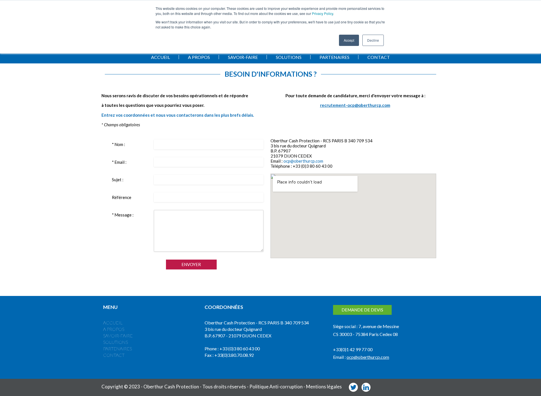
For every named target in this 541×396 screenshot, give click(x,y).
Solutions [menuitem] (115, 342)
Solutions (288, 57)
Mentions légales (324, 387)
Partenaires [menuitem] (117, 348)
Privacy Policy (322, 13)
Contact (378, 57)
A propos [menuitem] (113, 329)
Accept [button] (349, 40)
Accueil (160, 57)
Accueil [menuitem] (113, 322)
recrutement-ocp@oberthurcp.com (355, 105)
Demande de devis (362, 309)
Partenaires (334, 57)
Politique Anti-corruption (276, 387)
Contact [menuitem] (114, 355)
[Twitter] (353, 387)
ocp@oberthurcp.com (303, 160)
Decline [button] (373, 40)
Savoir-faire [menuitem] (118, 335)
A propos (199, 57)
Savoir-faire (243, 57)
